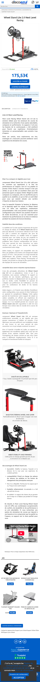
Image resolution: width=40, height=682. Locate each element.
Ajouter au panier (20, 81)
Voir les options (21, 96)
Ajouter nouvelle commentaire (12, 626)
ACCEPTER (19, 677)
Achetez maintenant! (20, 87)
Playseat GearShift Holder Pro (10, 607)
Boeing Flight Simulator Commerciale (29, 579)
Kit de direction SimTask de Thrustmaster (10, 579)
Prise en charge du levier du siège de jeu (29, 607)
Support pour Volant (21, 630)
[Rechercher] (37, 6)
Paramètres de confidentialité (19, 674)
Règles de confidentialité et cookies (19, 664)
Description (6, 109)
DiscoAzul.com (19, 2)
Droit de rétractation (24, 670)
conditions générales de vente (16, 668)
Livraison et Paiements (20, 109)
